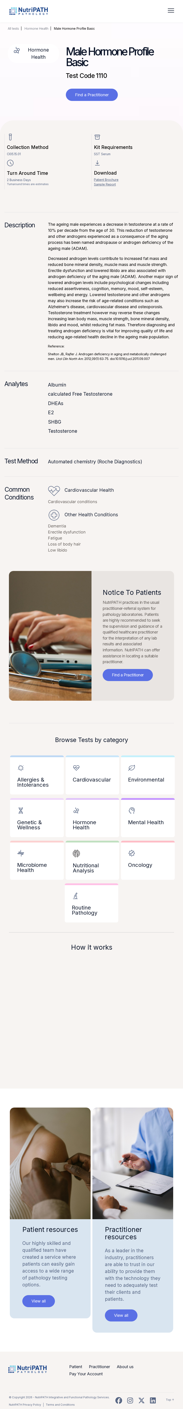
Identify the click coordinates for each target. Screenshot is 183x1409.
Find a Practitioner (92, 94)
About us (125, 1366)
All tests (13, 28)
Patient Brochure (106, 180)
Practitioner (99, 1366)
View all (38, 1301)
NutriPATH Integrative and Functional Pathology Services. (72, 1397)
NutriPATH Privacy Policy (25, 1404)
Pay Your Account (86, 1373)
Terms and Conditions (60, 1404)
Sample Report (105, 184)
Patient (75, 1366)
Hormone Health (36, 28)
